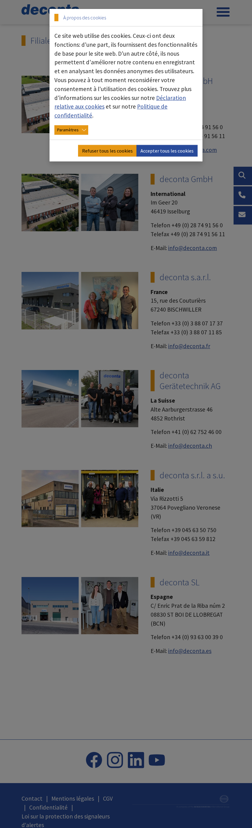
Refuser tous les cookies (107, 151)
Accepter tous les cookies (167, 151)
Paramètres (68, 130)
